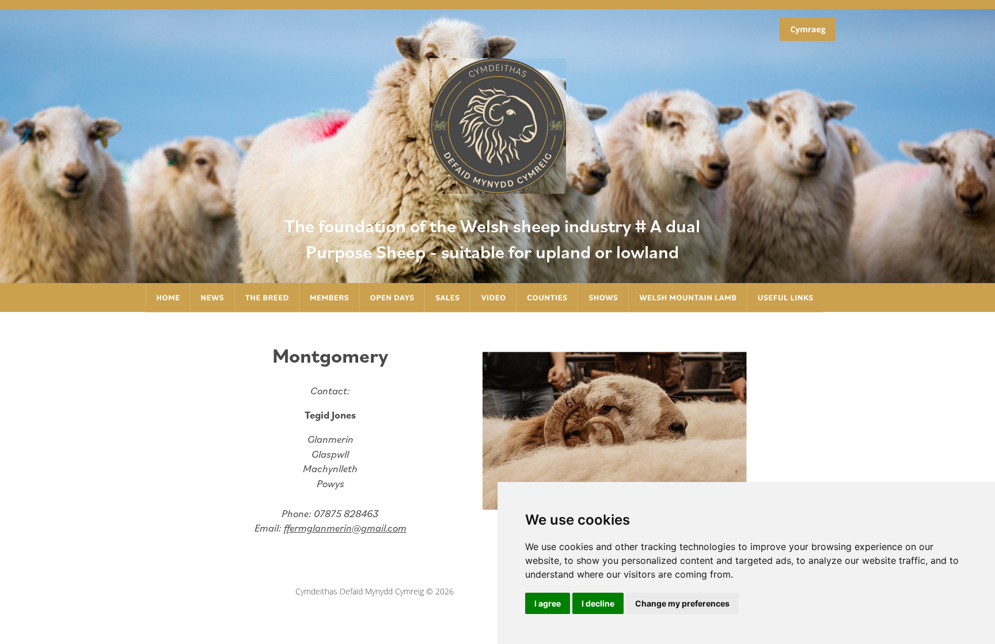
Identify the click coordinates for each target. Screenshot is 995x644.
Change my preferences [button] (682, 603)
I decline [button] (598, 603)
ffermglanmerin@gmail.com (345, 527)
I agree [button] (547, 603)
